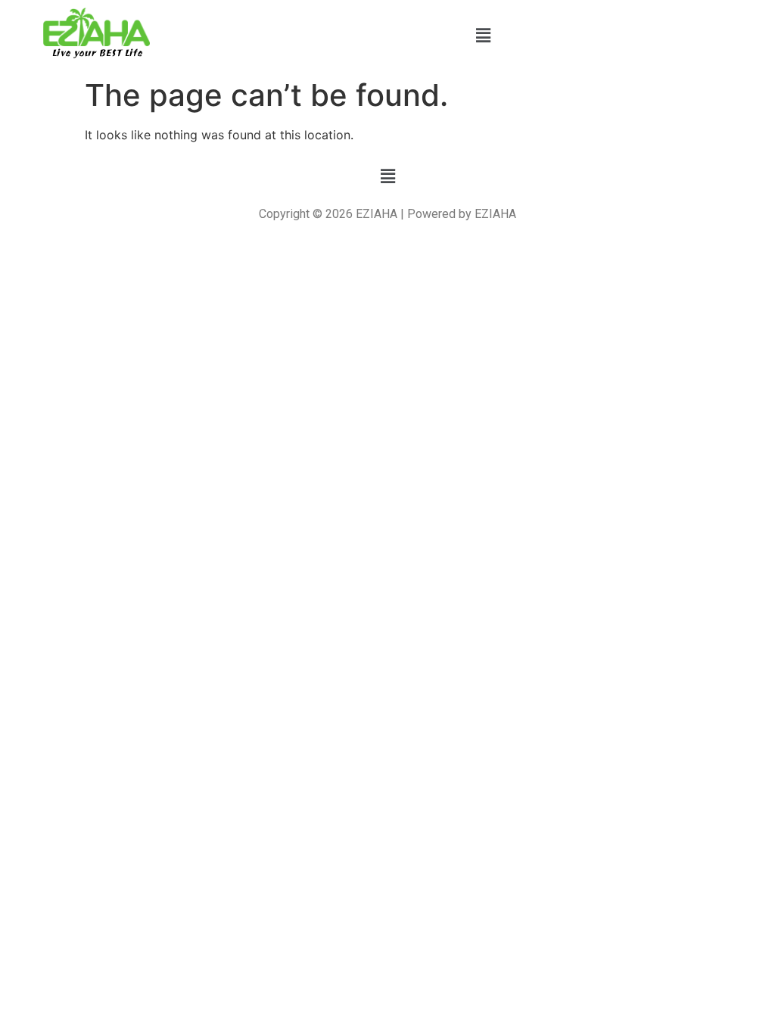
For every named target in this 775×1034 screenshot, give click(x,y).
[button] (483, 35)
